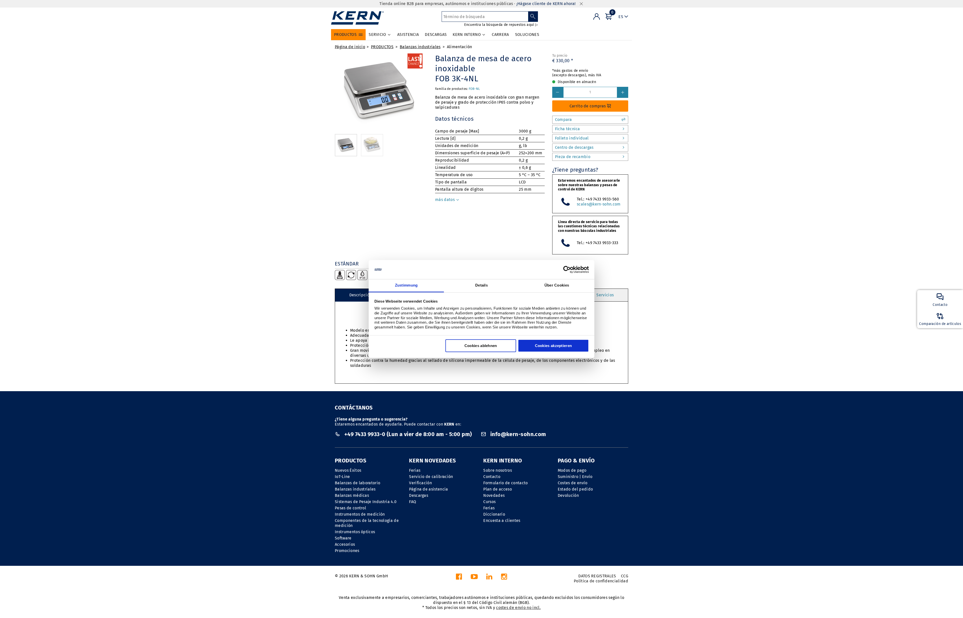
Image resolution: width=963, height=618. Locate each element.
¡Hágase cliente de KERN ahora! (546, 3)
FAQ (412, 501)
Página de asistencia (428, 489)
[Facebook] (459, 578)
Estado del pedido (575, 489)
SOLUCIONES (527, 34)
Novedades (494, 495)
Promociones (347, 550)
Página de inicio (350, 46)
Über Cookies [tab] (556, 285)
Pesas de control (350, 508)
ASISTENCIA (408, 34)
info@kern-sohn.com (517, 434)
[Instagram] (504, 578)
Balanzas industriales (420, 46)
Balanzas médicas (352, 495)
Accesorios (345, 544)
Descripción (360, 295)
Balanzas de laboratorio (357, 482)
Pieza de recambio (572, 156)
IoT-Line (342, 476)
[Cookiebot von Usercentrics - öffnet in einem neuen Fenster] (567, 269)
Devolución (568, 495)
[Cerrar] (581, 4)
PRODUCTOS (382, 46)
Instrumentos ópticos (355, 531)
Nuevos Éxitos (348, 470)
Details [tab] (481, 285)
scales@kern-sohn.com (598, 204)
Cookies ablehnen (480, 346)
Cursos (489, 501)
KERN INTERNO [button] (467, 34)
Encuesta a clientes (501, 520)
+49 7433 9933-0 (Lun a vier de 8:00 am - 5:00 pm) (408, 434)
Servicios (605, 295)
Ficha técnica (567, 128)
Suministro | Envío (575, 476)
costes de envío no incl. (518, 607)
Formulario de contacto (505, 482)
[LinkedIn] (489, 578)
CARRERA (500, 34)
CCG (624, 576)
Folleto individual (572, 138)
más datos (445, 199)
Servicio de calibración (431, 476)
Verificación (420, 482)
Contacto (491, 476)
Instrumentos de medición (360, 514)
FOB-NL (474, 89)
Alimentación (459, 46)
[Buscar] (533, 16)
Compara (563, 119)
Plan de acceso (497, 489)
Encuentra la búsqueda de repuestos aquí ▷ (501, 25)
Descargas (418, 495)
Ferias (414, 470)
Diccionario (494, 514)
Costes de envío (573, 482)
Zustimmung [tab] (406, 285)
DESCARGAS (436, 34)
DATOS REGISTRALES (597, 576)
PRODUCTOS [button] (345, 34)
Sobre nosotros (497, 470)
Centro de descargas (574, 147)
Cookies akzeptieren (553, 346)
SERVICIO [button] (377, 34)
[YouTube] (474, 578)
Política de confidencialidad (601, 581)
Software (343, 538)
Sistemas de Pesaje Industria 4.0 (365, 501)
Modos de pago (572, 470)
